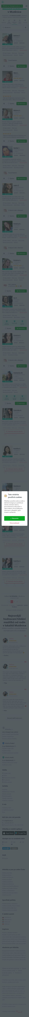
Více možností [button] (14, 523)
